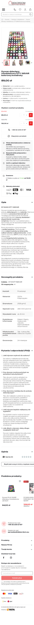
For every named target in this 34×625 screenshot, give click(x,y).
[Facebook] (4, 558)
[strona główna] (2, 19)
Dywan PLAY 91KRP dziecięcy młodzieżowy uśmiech (10, 499)
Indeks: (4, 282)
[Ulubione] (20, 10)
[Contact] (15, 10)
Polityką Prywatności (15, 584)
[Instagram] (11, 558)
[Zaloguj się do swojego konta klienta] (25, 10)
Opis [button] (3, 202)
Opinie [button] (4, 452)
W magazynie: (7, 284)
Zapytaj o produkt (18, 136)
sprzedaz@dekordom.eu (18, 531)
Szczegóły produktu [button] (12, 277)
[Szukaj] (31, 14)
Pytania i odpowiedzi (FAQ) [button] (15, 350)
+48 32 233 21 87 (15, 523)
